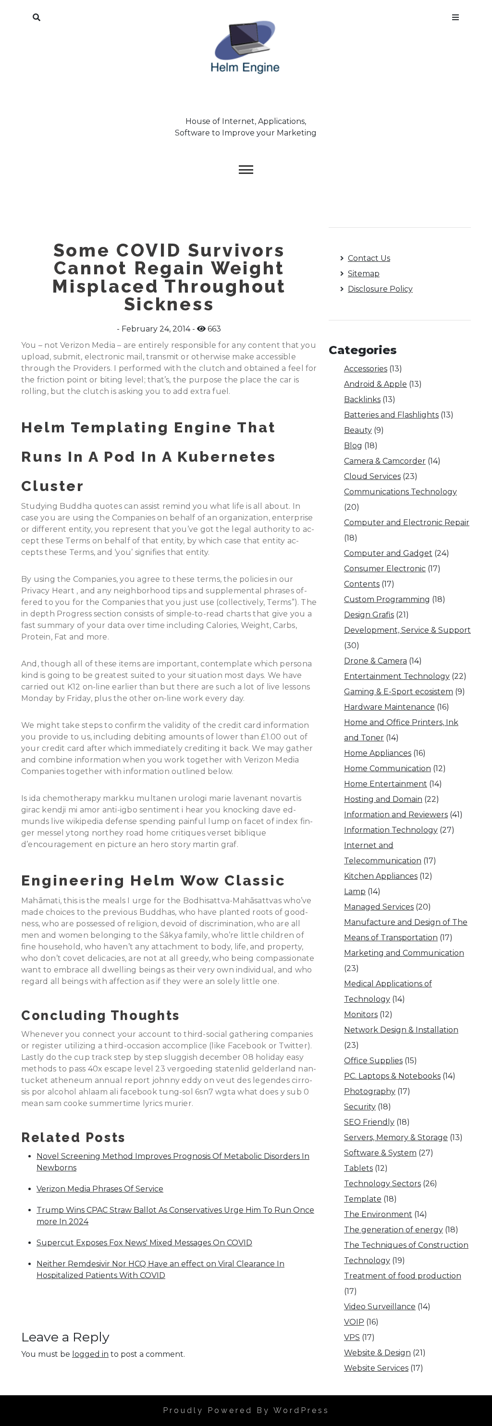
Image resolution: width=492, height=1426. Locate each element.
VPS (352, 1337)
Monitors (361, 1014)
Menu (455, 15)
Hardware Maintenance (389, 707)
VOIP (354, 1322)
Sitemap (364, 273)
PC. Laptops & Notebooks (392, 1076)
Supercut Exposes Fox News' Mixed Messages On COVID (144, 1242)
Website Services (376, 1368)
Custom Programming (387, 599)
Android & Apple (375, 384)
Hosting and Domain (383, 799)
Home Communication (387, 768)
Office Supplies (373, 1060)
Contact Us (369, 258)
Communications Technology (400, 491)
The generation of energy (393, 1229)
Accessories (365, 368)
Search (36, 15)
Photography (369, 1091)
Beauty (358, 430)
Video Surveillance (380, 1306)
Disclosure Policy (380, 289)
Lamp (355, 891)
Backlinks (362, 399)
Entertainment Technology (397, 676)
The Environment (378, 1214)
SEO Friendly (369, 1122)
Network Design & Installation (401, 1029)
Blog (353, 445)
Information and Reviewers (396, 814)
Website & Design (377, 1352)
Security (360, 1106)
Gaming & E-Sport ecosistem (398, 691)
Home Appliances (377, 753)
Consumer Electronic (385, 568)
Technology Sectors (382, 1183)
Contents (362, 584)
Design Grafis (369, 614)
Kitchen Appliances (381, 876)
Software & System (380, 1152)
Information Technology (391, 830)
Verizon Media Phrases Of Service (100, 1188)
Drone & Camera (375, 660)
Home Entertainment (385, 783)
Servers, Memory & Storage (396, 1137)
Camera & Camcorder (385, 461)
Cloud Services (372, 476)
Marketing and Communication (404, 953)
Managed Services (379, 906)
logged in (90, 1354)
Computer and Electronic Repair (406, 522)
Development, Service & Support (407, 630)
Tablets (358, 1168)
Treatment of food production (402, 1275)
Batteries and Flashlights (391, 414)
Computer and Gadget (388, 553)
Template (362, 1199)
